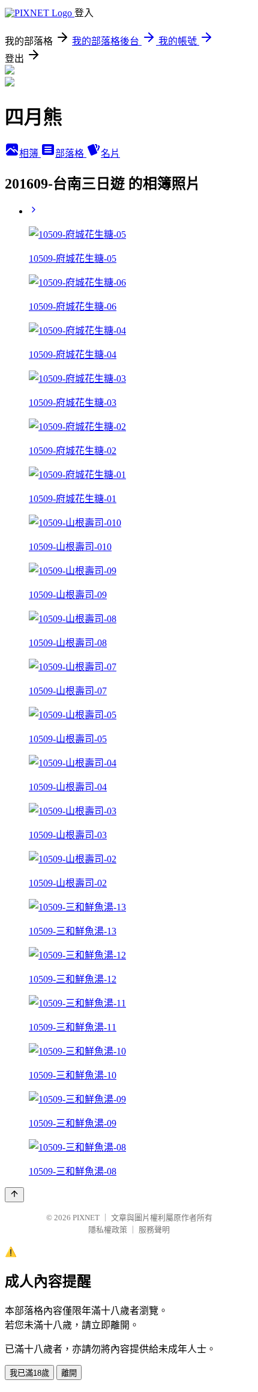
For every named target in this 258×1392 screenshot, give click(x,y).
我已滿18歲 (29, 1373)
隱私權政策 (107, 1229)
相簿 (30, 153)
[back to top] (14, 1194)
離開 (69, 1373)
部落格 (70, 153)
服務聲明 (154, 1229)
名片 (110, 153)
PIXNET (86, 1217)
